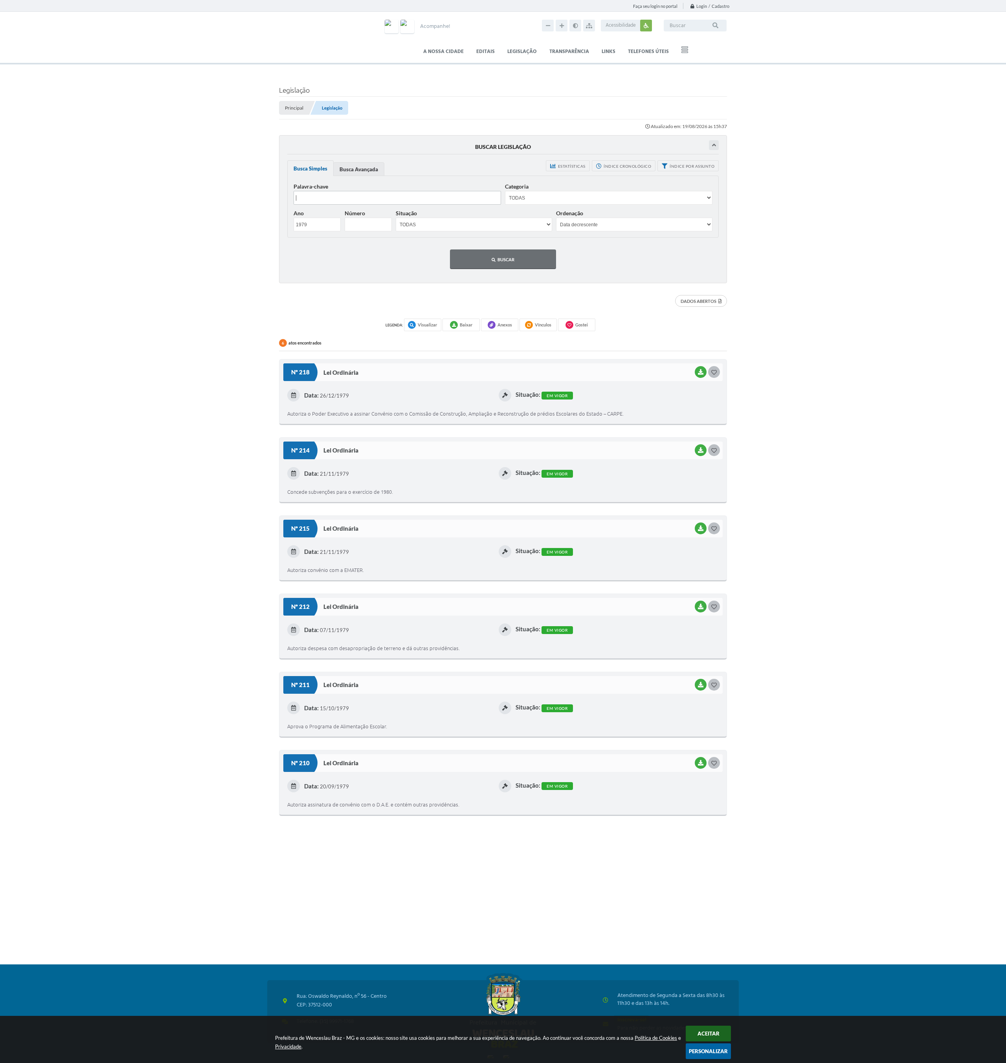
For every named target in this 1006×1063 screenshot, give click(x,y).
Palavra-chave (311, 186)
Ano (299, 213)
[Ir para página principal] (503, 1011)
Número (355, 213)
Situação (406, 213)
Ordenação (569, 213)
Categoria (517, 186)
